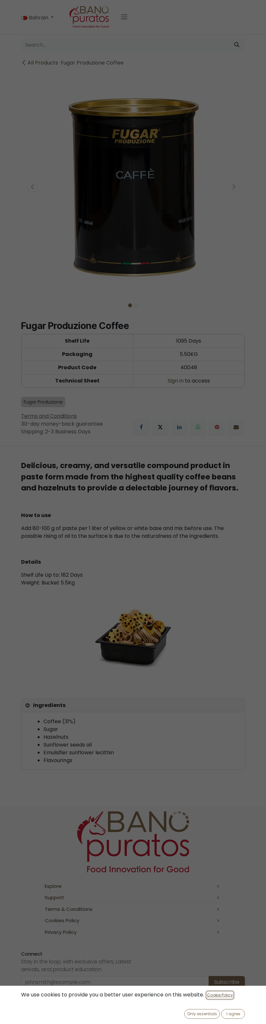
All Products (43, 62)
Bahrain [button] (39, 17)
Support (54, 897)
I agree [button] (233, 1014)
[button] (32, 186)
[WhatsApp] (198, 427)
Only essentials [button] (202, 1014)
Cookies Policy (62, 920)
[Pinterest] (217, 427)
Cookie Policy (220, 995)
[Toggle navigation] (124, 17)
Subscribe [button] (226, 982)
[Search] (237, 45)
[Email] (236, 427)
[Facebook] (141, 427)
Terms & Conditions (68, 909)
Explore (53, 886)
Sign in (176, 380)
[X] (160, 427)
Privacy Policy (61, 932)
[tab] (133, 705)
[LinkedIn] (179, 427)
